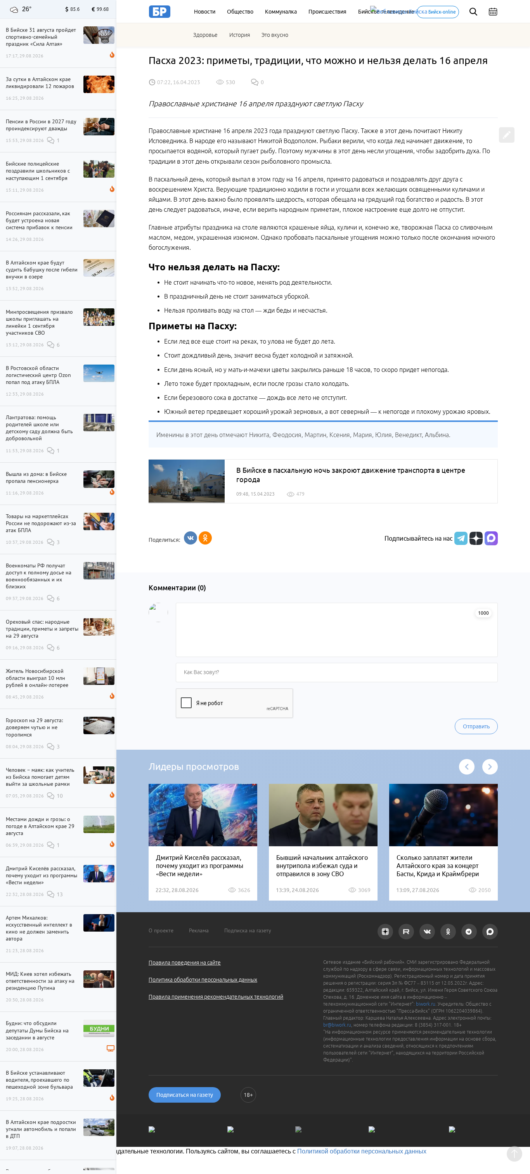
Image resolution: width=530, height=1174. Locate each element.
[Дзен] (475, 538)
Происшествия (327, 12)
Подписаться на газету (184, 1095)
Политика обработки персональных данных (203, 980)
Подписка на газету (247, 930)
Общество (240, 12)
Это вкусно (275, 35)
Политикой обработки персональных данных (361, 1151)
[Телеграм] (460, 538)
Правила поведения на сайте (185, 963)
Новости (204, 12)
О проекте (161, 930)
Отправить (476, 726)
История (239, 35)
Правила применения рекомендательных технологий (216, 997)
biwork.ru (425, 1003)
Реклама (199, 930)
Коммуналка (281, 12)
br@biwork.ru (337, 1024)
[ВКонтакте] (190, 538)
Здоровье (205, 35)
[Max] (491, 538)
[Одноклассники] (205, 538)
